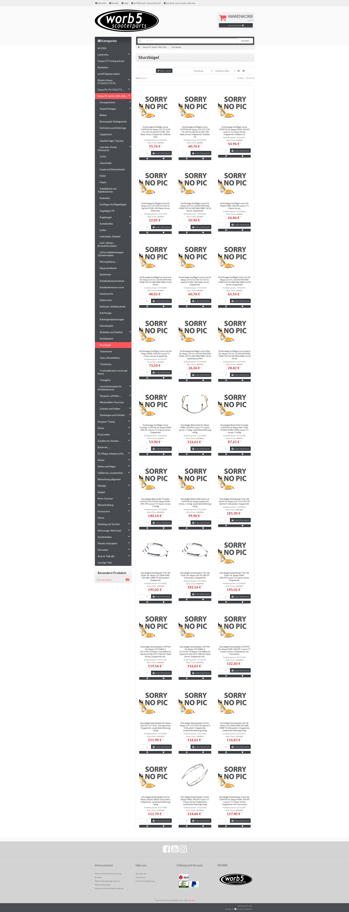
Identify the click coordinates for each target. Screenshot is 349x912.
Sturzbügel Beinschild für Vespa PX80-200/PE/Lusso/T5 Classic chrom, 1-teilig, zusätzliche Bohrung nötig (195, 429)
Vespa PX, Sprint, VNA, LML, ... (113, 96)
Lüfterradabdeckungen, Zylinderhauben (111, 254)
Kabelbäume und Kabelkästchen (107, 190)
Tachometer (106, 351)
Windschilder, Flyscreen (112, 402)
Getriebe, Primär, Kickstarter (107, 149)
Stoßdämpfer (107, 338)
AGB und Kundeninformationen (108, 873)
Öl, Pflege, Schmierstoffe (111, 453)
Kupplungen (106, 217)
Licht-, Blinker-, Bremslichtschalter (107, 244)
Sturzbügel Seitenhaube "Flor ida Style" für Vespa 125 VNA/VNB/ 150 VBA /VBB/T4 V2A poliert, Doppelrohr (155, 576)
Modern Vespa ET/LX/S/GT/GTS (106, 82)
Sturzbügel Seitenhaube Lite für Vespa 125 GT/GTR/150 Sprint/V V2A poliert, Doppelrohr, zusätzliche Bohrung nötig (195, 727)
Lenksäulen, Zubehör (110, 236)
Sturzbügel (105, 345)
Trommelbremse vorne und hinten (112, 372)
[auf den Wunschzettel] (164, 158)
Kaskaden (105, 198)
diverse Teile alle (106, 556)
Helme (101, 517)
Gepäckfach (106, 134)
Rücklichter (105, 274)
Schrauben (103, 549)
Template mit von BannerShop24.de (238, 909)
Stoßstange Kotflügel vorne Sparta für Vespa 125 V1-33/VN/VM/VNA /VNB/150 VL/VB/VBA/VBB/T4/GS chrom (234, 355)
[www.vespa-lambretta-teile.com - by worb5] (127, 20)
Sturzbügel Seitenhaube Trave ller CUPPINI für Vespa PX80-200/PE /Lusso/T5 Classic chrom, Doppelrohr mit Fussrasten (234, 801)
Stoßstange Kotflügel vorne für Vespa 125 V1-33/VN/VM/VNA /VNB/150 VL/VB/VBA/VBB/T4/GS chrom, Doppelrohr (195, 207)
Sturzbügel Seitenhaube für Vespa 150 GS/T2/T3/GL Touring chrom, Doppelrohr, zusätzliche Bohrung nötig (155, 727)
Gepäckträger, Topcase (112, 140)
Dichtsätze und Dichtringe (113, 128)
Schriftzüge (106, 313)
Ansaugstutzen (107, 102)
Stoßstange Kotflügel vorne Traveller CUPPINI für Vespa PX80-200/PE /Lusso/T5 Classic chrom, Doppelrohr (155, 429)
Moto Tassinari (105, 498)
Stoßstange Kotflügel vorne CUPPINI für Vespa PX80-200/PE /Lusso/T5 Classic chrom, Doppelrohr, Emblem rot (234, 131)
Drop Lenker (104, 434)
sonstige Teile (105, 562)
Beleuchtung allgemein (109, 479)
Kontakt (114, 3)
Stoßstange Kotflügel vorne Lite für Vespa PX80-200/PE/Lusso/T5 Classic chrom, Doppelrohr (155, 353)
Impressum (140, 877)
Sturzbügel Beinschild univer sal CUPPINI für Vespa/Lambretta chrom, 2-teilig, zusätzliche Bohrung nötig (195, 502)
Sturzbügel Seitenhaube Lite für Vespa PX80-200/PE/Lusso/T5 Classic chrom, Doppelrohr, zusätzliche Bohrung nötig (195, 801)
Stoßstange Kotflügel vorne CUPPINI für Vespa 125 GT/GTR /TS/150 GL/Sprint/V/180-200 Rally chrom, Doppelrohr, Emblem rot (195, 132)
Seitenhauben (106, 325)
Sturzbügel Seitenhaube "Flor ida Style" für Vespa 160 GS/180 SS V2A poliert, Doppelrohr (195, 575)
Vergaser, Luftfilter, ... (111, 395)
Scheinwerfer (106, 293)
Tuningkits (105, 380)
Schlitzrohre (106, 300)
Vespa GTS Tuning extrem (111, 61)
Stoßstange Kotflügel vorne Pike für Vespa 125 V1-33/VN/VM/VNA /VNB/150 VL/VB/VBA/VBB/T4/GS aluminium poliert (195, 355)
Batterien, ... (104, 447)
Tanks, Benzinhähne (110, 357)
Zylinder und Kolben (110, 408)
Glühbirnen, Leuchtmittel (110, 472)
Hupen (103, 182)
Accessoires (104, 511)
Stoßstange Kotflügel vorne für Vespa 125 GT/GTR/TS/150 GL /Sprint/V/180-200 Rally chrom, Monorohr (155, 207)
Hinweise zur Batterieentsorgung (109, 888)
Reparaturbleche (108, 268)
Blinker (103, 115)
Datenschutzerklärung (145, 881)
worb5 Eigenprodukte (109, 73)
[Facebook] (166, 849)
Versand (191, 900)
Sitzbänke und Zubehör (111, 332)
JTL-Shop (249, 906)
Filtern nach (164, 71)
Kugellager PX (107, 210)
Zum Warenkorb (235, 25)
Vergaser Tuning (106, 421)
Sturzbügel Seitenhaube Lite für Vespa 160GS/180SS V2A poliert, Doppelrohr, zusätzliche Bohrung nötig (155, 801)
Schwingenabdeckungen (112, 319)
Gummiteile (106, 163)
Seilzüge (102, 485)
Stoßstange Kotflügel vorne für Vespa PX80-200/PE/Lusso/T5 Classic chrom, (234, 205)
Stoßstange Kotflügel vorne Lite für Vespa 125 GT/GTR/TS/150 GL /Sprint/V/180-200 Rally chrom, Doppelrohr (195, 281)
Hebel (103, 175)
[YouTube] (174, 849)
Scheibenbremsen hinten (112, 281)
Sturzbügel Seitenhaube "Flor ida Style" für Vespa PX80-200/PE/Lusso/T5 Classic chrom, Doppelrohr (234, 576)
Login (126, 3)
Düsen (101, 428)
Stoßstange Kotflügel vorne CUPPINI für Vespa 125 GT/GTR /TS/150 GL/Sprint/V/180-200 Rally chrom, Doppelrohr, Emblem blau (155, 132)
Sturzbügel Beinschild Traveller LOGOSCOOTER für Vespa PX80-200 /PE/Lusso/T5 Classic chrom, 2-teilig (155, 502)
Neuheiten (103, 67)
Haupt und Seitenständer (112, 169)
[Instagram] (183, 849)
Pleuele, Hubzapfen (107, 543)
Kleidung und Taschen (109, 524)
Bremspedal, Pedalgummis (113, 121)
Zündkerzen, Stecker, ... (109, 440)
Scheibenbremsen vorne (112, 287)
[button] (238, 71)
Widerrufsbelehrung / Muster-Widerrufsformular (108, 883)
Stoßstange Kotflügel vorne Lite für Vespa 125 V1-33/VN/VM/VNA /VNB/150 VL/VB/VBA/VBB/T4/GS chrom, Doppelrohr (234, 281)
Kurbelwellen (106, 223)
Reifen (101, 460)
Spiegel (101, 492)
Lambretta (103, 54)
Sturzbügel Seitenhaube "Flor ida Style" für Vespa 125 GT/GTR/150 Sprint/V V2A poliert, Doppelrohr (234, 501)
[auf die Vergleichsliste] (147, 158)
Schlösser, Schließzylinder (113, 306)
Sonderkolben (105, 537)
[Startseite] (139, 47)
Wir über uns (141, 873)
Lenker (103, 230)
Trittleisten (105, 364)
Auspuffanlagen (108, 108)
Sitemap (98, 877)
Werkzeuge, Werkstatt (109, 530)
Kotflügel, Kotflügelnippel (113, 204)
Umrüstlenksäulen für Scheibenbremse (110, 388)
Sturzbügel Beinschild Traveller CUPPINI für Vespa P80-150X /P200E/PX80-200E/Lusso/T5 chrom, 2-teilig (234, 429)
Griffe (103, 156)
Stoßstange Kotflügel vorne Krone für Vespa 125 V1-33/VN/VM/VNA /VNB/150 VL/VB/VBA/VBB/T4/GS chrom (155, 281)
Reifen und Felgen (107, 466)
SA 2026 (102, 48)
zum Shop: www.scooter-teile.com (180, 3)
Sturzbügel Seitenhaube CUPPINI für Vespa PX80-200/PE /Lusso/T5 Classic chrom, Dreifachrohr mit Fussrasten (234, 650)
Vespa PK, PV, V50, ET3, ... (111, 89)
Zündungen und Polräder (112, 415)
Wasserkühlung (105, 505)
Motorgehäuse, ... (109, 261)
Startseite (101, 3)
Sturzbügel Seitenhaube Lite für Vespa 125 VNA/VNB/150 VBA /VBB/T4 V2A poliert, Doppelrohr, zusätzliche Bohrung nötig (234, 727)
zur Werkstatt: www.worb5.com (147, 3)
